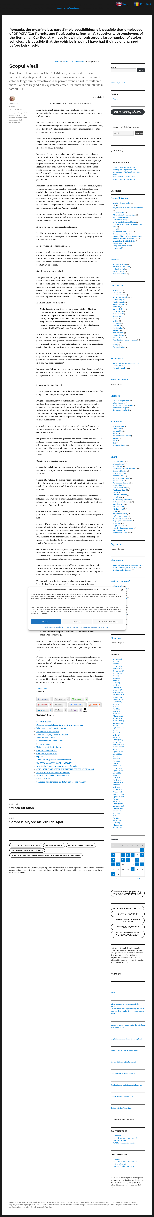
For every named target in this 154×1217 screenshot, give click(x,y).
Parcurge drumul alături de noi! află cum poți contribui (128, 112)
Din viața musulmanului (121, 483)
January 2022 (117, 768)
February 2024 (118, 716)
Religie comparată (120, 581)
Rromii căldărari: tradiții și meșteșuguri (127, 236)
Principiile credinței (120, 514)
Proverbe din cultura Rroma (122, 232)
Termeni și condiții (54, 845)
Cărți (114, 205)
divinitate (25, 113)
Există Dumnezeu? (119, 488)
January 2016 (117, 811)
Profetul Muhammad (120, 516)
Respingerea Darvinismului (122, 521)
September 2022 (118, 752)
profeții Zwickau (118, 338)
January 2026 (117, 666)
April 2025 (116, 683)
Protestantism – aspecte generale (125, 340)
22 (142, 864)
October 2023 (117, 726)
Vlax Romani (117, 248)
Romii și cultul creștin (120, 234)
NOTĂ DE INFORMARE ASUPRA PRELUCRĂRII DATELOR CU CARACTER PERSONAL (128, 934)
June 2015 (116, 813)
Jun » (138, 879)
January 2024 (117, 718)
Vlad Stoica (13, 103)
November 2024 (118, 695)
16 (113, 864)
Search (113, 67)
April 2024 (116, 711)
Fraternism (117, 358)
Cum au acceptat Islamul (121, 478)
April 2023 (116, 735)
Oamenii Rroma (119, 198)
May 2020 (116, 785)
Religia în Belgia (118, 586)
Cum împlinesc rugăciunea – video (125, 170)
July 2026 (116, 661)
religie (24, 117)
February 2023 (118, 740)
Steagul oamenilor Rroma (122, 246)
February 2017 (118, 804)
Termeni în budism (119, 274)
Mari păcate (117, 497)
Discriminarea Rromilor (121, 217)
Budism (115, 259)
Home (58, 62)
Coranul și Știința (119, 473)
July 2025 (116, 676)
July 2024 (116, 704)
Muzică (115, 229)
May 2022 (116, 761)
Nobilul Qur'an (118, 504)
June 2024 (116, 707)
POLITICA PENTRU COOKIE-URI (81, 845)
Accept (45, 622)
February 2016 (118, 809)
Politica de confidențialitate (25, 845)
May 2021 (116, 775)
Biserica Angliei (118, 300)
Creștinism (117, 285)
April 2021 (116, 778)
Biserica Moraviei (119, 302)
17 (118, 864)
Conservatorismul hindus (122, 436)
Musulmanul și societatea (122, 500)
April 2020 (116, 787)
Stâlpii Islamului (118, 526)
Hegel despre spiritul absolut (123, 405)
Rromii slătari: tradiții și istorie (124, 241)
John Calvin (117, 323)
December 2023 (118, 721)
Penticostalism (118, 333)
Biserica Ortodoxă (119, 304)
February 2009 (118, 825)
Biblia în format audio (120, 297)
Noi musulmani (118, 507)
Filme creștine (118, 311)
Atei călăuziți (117, 466)
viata (20, 122)
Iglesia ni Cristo (118, 314)
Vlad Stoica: (117, 560)
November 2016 (118, 806)
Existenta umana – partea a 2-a (124, 179)
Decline (77, 622)
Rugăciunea (117, 523)
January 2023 (117, 742)
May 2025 (116, 680)
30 (113, 874)
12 (128, 860)
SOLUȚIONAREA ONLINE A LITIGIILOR (27, 850)
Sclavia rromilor (118, 243)
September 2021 (118, 771)
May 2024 (116, 709)
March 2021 (117, 780)
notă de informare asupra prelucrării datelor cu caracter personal (45, 855)
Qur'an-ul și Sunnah (120, 519)
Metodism (116, 330)
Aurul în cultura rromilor (121, 203)
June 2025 (116, 678)
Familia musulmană (120, 490)
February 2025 (118, 688)
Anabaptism (117, 293)
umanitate (13, 122)
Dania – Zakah (118, 481)
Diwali (115, 441)
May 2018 (116, 799)
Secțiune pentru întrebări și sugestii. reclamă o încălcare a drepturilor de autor (127, 893)
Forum (115, 99)
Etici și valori (117, 485)
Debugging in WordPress (68, 8)
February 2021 (118, 782)
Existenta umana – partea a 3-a (124, 167)
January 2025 (117, 690)
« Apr (118, 879)
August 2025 (117, 673)
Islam (65, 62)
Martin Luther (118, 328)
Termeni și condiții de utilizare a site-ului (127, 914)
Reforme (116, 342)
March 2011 (117, 820)
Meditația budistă (119, 269)
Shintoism (116, 638)
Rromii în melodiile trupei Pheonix (125, 239)
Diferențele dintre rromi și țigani (124, 215)
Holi (114, 443)
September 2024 (118, 699)
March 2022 (117, 766)
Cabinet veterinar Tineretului (121, 1108)
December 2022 (118, 744)
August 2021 (117, 773)
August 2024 (117, 702)
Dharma (115, 438)
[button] (122, 590)
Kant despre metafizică (121, 410)
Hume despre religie (120, 408)
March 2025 (117, 685)
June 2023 (116, 733)
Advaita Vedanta (118, 426)
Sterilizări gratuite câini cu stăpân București (126, 1085)
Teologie (116, 345)
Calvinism (116, 307)
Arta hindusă (117, 429)
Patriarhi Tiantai (118, 272)
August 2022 (117, 754)
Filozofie (115, 395)
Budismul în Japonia (120, 264)
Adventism (116, 290)
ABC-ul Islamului (78, 62)
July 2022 (116, 756)
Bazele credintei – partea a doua (124, 177)
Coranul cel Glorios (119, 471)
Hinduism (116, 421)
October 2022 (117, 749)
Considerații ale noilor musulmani (125, 469)
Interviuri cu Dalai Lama (121, 267)
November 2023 (118, 723)
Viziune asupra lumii (120, 533)
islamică (21, 115)
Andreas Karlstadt (119, 295)
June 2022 (116, 759)
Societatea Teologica (120, 1141)
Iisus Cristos (117, 316)
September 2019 (118, 794)
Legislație (116, 544)
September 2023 (118, 728)
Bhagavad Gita (118, 431)
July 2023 (116, 730)
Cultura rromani (118, 213)
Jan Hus (115, 321)
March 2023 (117, 737)
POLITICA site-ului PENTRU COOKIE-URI (128, 920)
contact (117, 150)
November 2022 (118, 747)
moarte (12, 117)
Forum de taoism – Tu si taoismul (125, 1138)
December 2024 (118, 692)
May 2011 (116, 818)
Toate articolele (119, 379)
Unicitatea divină (119, 530)
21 (137, 864)
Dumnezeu (13, 115)
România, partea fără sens (122, 570)
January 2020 (117, 790)
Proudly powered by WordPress (42, 1207)
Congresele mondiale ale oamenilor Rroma (128, 208)
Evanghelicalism (118, 309)
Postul (115, 511)
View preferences (108, 622)
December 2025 (118, 669)
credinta (18, 113)
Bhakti (115, 433)
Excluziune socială (119, 220)
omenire (18, 117)
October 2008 (117, 827)
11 (123, 860)
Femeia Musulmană (120, 495)
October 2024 (117, 697)
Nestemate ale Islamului (121, 502)
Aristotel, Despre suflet (121, 401)
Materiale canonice (119, 368)
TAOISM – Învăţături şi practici (124, 1143)
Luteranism (117, 326)
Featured (116, 492)
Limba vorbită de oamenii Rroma (124, 222)
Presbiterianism (118, 335)
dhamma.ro (117, 1136)
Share (113, 992)
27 (132, 869)
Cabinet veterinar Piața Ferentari (122, 1097)
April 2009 (116, 823)
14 (137, 860)
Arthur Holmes (118, 403)
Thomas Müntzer (119, 347)
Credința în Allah (119, 476)
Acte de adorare (118, 464)
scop (11, 120)
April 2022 (116, 763)
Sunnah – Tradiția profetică (123, 528)
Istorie (115, 319)
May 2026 (116, 664)
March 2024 (117, 714)
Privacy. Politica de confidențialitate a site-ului (92, 627)
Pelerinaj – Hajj (118, 509)
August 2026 (117, 659)
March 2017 (117, 801)
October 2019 (117, 792)
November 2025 (118, 671)
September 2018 (118, 797)
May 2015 (116, 816)
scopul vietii (17, 120)
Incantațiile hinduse (120, 445)
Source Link (41, 688)
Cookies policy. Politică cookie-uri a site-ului (60, 627)
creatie (11, 113)
